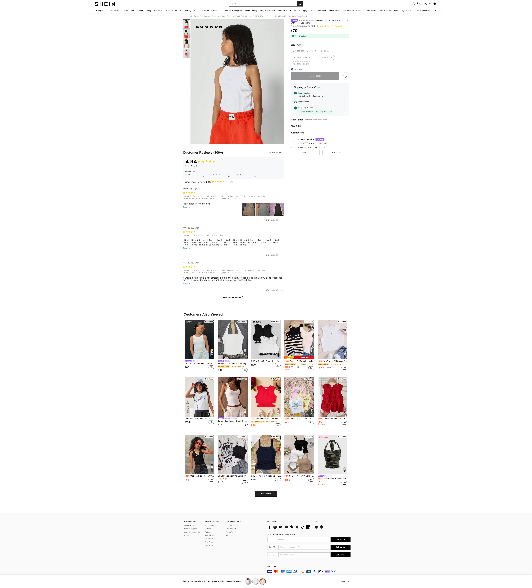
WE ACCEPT (272, 567)
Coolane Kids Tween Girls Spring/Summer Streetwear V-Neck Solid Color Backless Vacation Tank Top (199, 476)
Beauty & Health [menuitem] (284, 10)
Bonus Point (230, 532)
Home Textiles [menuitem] (334, 10)
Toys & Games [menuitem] (407, 10)
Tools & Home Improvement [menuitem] (427, 10)
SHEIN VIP (209, 545)
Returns (208, 529)
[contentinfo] (309, 571)
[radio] (301, 51)
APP (316, 522)
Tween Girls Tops (218, 16)
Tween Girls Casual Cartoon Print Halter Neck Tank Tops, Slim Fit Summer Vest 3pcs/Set (299, 418)
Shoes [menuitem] (196, 10)
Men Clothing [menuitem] (185, 10)
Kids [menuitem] (167, 10)
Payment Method (232, 529)
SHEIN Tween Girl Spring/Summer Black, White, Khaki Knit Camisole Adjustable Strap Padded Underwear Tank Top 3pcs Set (299, 476)
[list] (289, 527)
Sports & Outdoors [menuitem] (318, 10)
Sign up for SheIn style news (281, 534)
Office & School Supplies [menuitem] (388, 10)
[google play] (322, 528)
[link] (419, 3)
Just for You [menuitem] (114, 10)
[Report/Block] (282, 220)
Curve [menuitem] (174, 10)
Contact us (230, 526)
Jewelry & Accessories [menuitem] (210, 10)
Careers (187, 535)
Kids (190, 16)
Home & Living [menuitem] (251, 10)
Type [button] (299, 45)
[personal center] (413, 4)
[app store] (316, 528)
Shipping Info (210, 526)
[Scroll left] (432, 10)
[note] (299, 357)
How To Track (210, 539)
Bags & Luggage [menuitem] (301, 10)
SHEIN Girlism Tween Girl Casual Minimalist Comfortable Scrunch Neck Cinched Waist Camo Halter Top (332, 478)
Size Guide (209, 542)
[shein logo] (105, 4)
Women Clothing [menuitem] (144, 10)
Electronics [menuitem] (371, 10)
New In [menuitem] (125, 10)
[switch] (230, 182)
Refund (208, 532)
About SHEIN (189, 526)
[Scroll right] (435, 10)
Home (185, 16)
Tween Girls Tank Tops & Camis (239, 16)
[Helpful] (267, 220)
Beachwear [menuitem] (158, 10)
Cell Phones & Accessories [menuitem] (353, 10)
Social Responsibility (192, 532)
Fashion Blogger (190, 529)
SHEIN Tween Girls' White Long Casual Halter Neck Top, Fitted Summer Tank (233, 363)
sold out (315, 75)
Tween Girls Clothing (202, 16)
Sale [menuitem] (132, 10)
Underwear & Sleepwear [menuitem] (232, 10)
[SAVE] (345, 76)
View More (266, 493)
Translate (186, 207)
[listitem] (199, 346)
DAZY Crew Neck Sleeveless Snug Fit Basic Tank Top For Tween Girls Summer (199, 363)
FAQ (227, 535)
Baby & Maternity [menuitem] (267, 10)
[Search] (300, 4)
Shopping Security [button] (305, 108)
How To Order (210, 535)
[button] (430, 4)
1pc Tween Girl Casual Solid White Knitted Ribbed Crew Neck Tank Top (332, 361)
